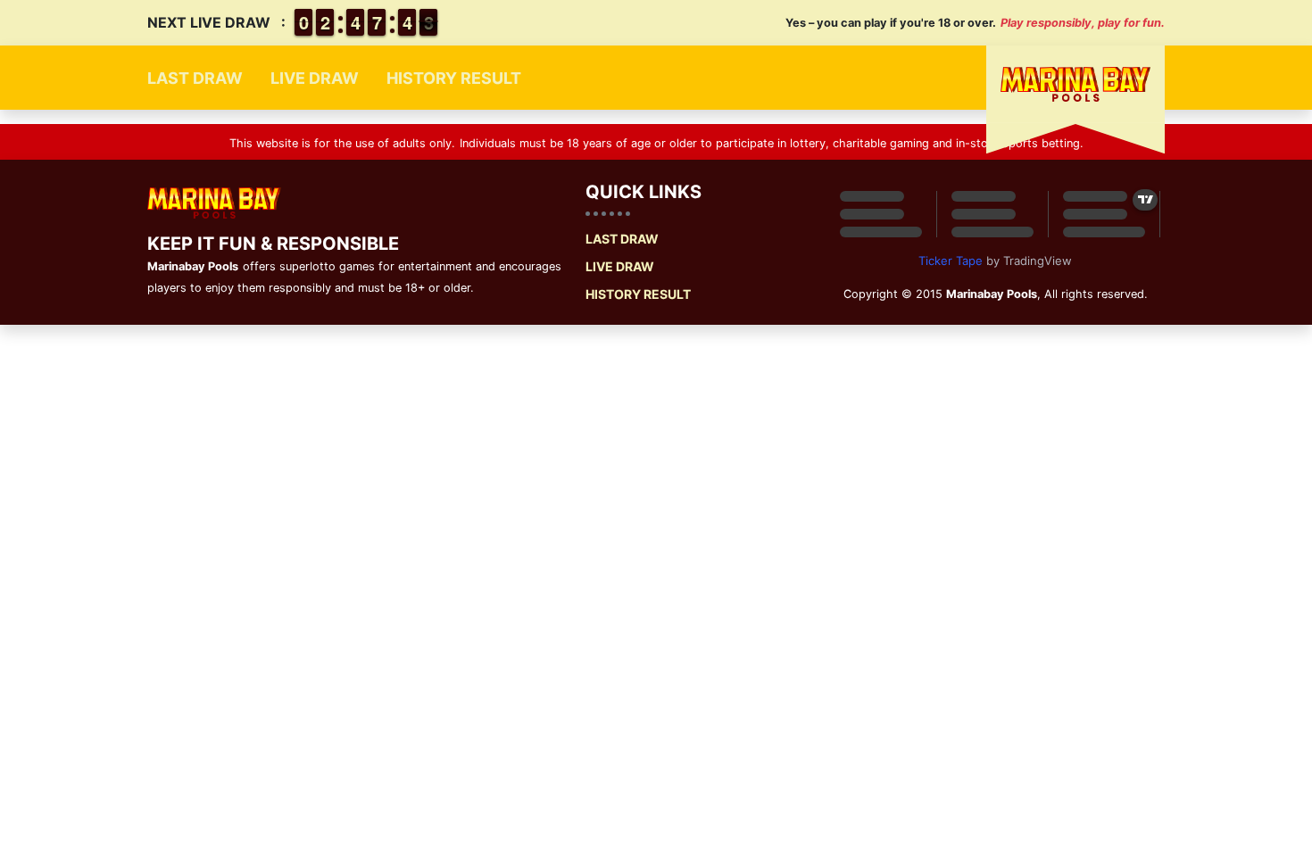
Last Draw (195, 78)
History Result (453, 78)
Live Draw (314, 78)
